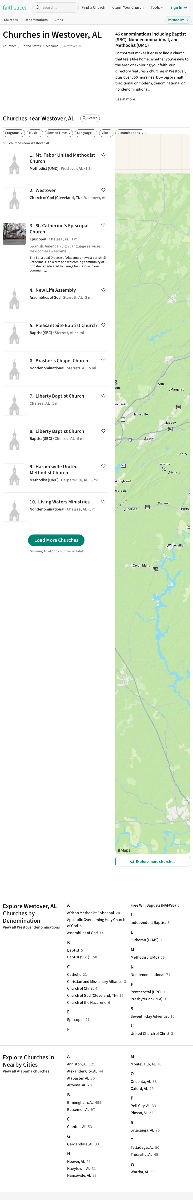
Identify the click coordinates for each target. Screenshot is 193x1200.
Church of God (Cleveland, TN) (92, 995)
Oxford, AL (139, 1089)
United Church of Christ (150, 1034)
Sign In (176, 7)
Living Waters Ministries (56, 510)
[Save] (103, 154)
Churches (11, 19)
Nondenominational (148, 975)
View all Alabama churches (26, 1071)
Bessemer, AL (78, 1109)
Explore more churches (155, 862)
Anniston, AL (77, 1064)
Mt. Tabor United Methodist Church (56, 163)
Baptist (73, 950)
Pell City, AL (140, 1106)
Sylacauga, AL (142, 1130)
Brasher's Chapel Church (56, 369)
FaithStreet (14, 7)
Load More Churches (56, 540)
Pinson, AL (139, 1113)
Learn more (125, 99)
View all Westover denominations (31, 927)
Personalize (178, 19)
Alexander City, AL (82, 1071)
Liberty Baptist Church (56, 404)
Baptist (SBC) (78, 957)
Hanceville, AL (79, 1175)
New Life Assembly (56, 298)
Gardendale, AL (80, 1144)
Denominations (36, 19)
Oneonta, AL (141, 1081)
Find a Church (93, 7)
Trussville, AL (141, 1154)
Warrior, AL (140, 1172)
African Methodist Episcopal (90, 913)
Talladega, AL (142, 1147)
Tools (155, 7)
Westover (56, 198)
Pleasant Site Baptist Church (56, 333)
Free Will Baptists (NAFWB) (153, 905)
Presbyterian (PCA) (146, 999)
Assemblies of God (82, 933)
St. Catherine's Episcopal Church (56, 248)
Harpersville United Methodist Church (56, 474)
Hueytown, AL (78, 1169)
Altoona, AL (76, 1085)
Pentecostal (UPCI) (147, 992)
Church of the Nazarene (86, 1002)
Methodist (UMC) (145, 957)
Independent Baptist (148, 922)
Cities (59, 19)
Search (92, 118)
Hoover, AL (76, 1161)
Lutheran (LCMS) (144, 940)
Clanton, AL (76, 1127)
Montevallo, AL (143, 1064)
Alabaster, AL (78, 1078)
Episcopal (75, 1020)
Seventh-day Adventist (150, 1016)
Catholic (74, 974)
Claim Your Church (128, 7)
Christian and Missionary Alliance (94, 982)
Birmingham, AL (80, 1102)
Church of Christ (80, 988)
